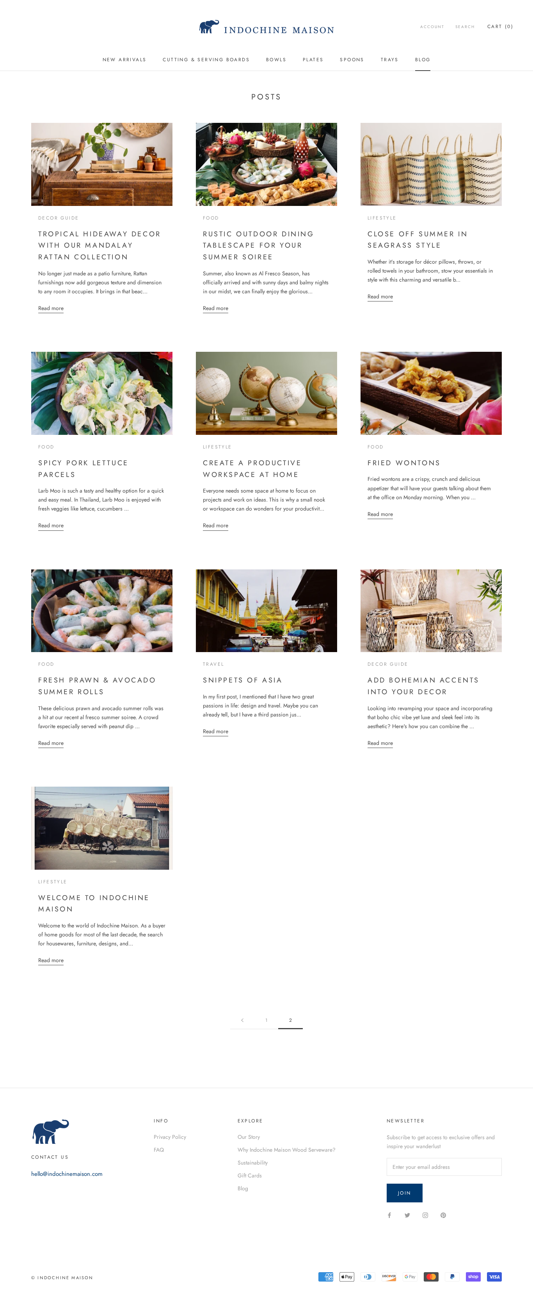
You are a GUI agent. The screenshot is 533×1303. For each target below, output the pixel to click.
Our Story (249, 1137)
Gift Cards (250, 1175)
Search (465, 27)
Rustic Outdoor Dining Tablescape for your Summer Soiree (258, 245)
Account (432, 27)
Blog (423, 59)
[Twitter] (407, 1214)
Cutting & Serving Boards (206, 59)
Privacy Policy (170, 1137)
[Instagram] (425, 1214)
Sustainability (253, 1162)
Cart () (500, 26)
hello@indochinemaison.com (67, 1174)
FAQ (159, 1150)
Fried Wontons (404, 463)
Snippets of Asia (243, 680)
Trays (390, 59)
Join (404, 1193)
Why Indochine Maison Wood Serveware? (287, 1150)
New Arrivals (125, 59)
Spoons (352, 59)
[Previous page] (242, 1020)
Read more (51, 308)
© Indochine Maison (62, 1278)
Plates (313, 59)
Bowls (276, 59)
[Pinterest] (443, 1214)
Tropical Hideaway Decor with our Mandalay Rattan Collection (99, 245)
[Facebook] (389, 1214)
